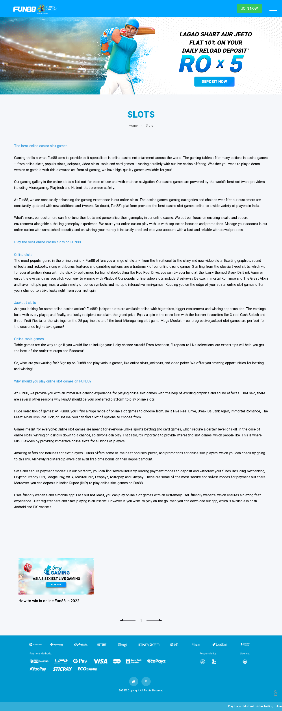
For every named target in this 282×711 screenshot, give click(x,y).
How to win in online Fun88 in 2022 (49, 600)
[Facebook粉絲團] (146, 681)
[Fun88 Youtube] (133, 681)
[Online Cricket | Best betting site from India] (141, 55)
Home (133, 125)
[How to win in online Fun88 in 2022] (56, 576)
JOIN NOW (249, 8)
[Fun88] (35, 9)
